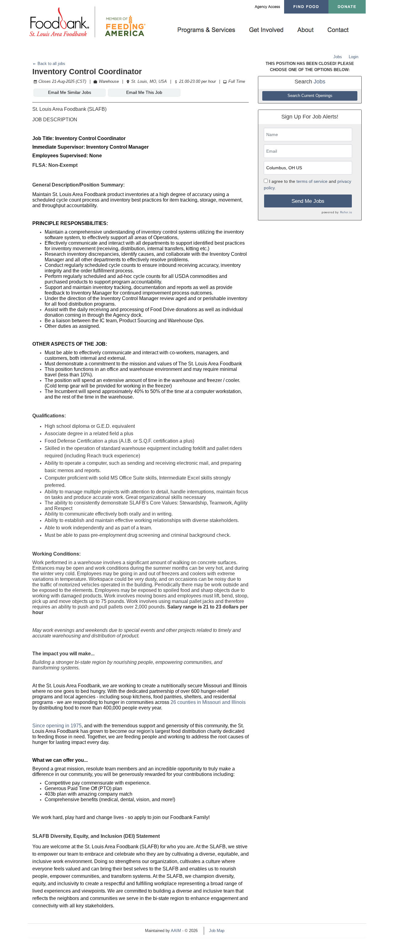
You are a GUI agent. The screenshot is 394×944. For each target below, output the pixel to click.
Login (353, 56)
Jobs (337, 56)
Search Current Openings (309, 96)
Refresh (242, 930)
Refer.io (346, 212)
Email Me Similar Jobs (69, 92)
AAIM (176, 930)
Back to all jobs (50, 63)
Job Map (216, 930)
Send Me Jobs (307, 201)
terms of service (312, 181)
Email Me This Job (144, 92)
